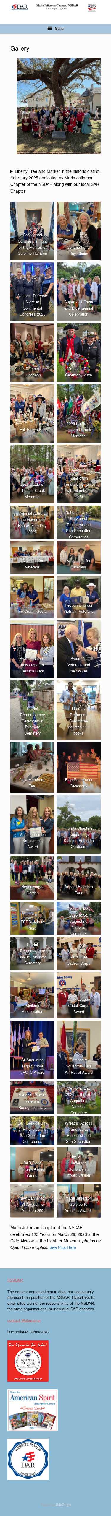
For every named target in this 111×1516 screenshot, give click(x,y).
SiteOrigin (63, 1504)
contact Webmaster (24, 1320)
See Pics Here (62, 1247)
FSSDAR (15, 1280)
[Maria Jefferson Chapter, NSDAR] (55, 7)
